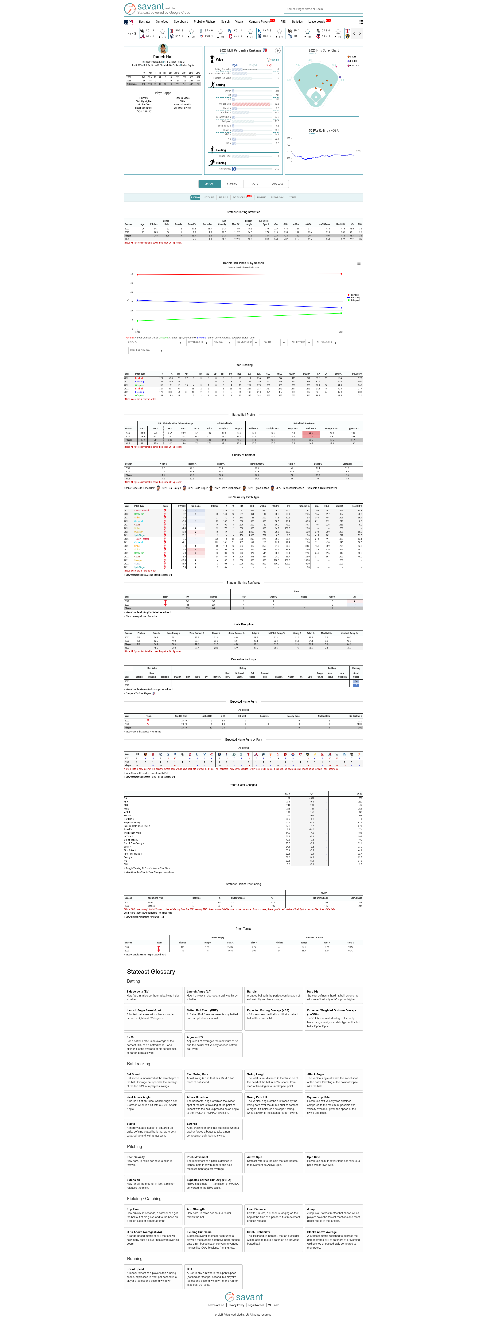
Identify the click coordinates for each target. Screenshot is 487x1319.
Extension (133, 1180)
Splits (254, 183)
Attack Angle (315, 1074)
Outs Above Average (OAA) (144, 1232)
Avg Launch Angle (132, 832)
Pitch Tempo (243, 929)
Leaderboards (319, 21)
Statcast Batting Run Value (243, 582)
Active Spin (254, 1157)
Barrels (252, 991)
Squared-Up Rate (318, 1097)
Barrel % (128, 829)
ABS (283, 21)
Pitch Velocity (136, 1157)
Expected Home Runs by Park (243, 739)
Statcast (210, 183)
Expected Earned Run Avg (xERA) (209, 1180)
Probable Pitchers (205, 21)
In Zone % (129, 836)
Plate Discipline (244, 624)
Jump (311, 1209)
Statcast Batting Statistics (243, 212)
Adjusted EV (195, 1037)
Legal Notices (256, 1305)
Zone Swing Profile (182, 108)
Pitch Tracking (244, 365)
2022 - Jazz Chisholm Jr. (227, 488)
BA (125, 798)
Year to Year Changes (243, 785)
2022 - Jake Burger (198, 488)
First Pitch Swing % (133, 853)
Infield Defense (144, 104)
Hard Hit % (129, 819)
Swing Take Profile (182, 104)
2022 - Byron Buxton (258, 488)
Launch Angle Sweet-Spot (144, 1010)
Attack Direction (197, 1097)
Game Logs (277, 183)
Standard (232, 183)
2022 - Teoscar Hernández (290, 488)
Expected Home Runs (243, 701)
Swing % (128, 857)
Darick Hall (163, 57)
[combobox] (323, 9)
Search (225, 21)
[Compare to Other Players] (264, 49)
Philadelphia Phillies (170, 65)
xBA (126, 801)
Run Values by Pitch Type (243, 497)
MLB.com (273, 1305)
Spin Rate (313, 1157)
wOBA (127, 812)
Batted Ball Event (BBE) (202, 1010)
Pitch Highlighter (144, 101)
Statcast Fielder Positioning (243, 884)
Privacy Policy (236, 1305)
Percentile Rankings (243, 659)
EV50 (130, 1037)
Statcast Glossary (151, 971)
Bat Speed (133, 1074)
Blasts (131, 1124)
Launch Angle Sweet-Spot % (137, 826)
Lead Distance (256, 1209)
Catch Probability (258, 1232)
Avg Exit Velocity (132, 822)
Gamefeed (162, 21)
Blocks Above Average (322, 1232)
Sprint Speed (135, 1269)
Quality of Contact (243, 455)
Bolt (189, 1269)
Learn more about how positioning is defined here (148, 912)
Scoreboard (181, 21)
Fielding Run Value (199, 1232)
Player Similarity (144, 111)
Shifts (182, 101)
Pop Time (133, 1209)
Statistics (297, 21)
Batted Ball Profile (243, 414)
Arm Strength (196, 1209)
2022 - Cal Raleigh (171, 488)
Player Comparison (144, 108)
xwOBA (127, 815)
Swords (192, 1124)
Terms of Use (216, 1305)
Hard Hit (312, 991)
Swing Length (256, 1074)
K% (125, 860)
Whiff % (127, 846)
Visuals (239, 21)
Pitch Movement (197, 1157)
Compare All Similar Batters (322, 488)
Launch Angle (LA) (199, 991)
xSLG (126, 808)
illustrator (144, 21)
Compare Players (259, 21)
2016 (140, 65)
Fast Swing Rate (197, 1074)
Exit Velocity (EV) (138, 991)
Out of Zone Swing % (134, 843)
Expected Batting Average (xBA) (268, 1010)
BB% (126, 864)
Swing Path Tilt (257, 1097)
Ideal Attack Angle (138, 1097)
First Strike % (130, 850)
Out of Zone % (131, 839)
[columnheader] (130, 222)
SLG (126, 805)
